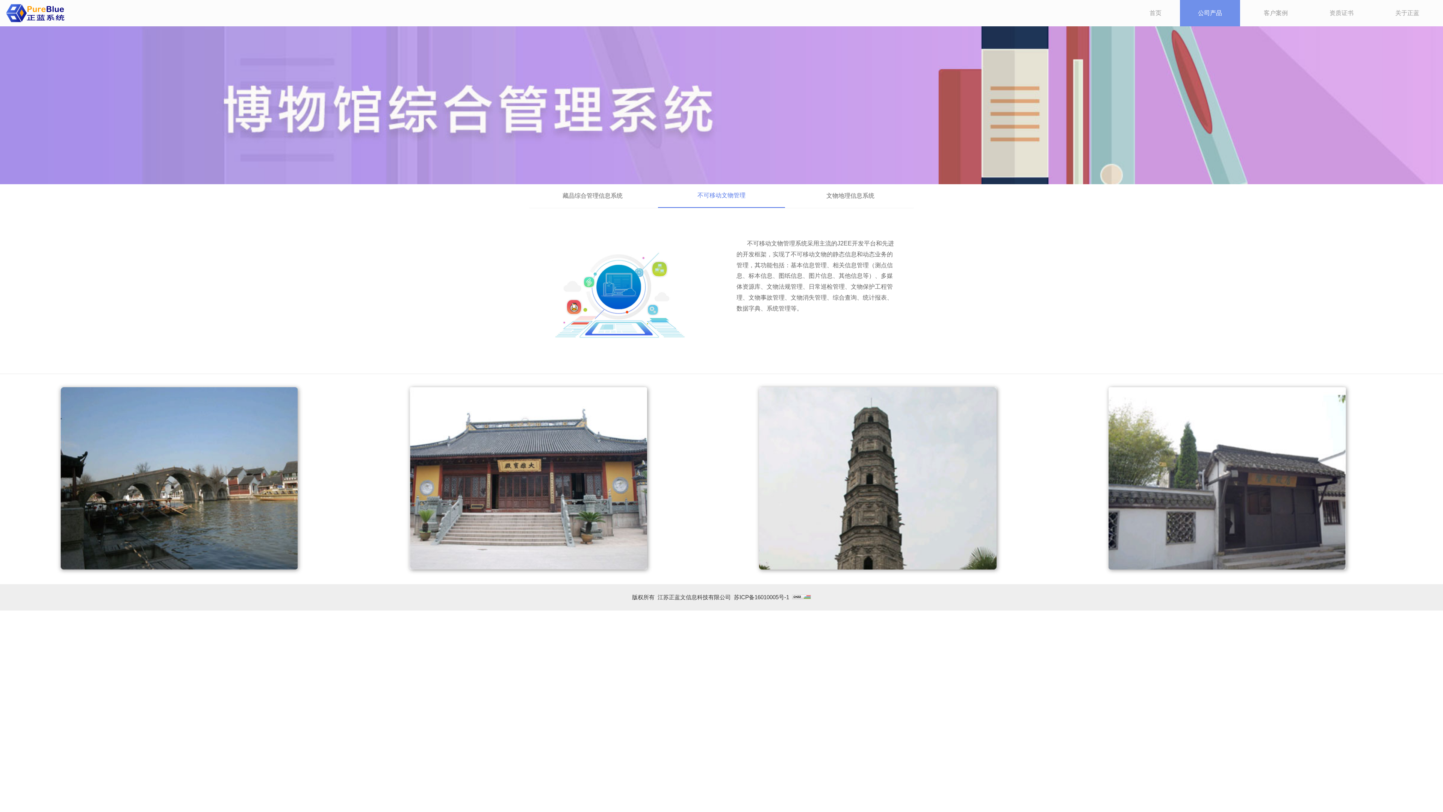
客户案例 (1276, 13)
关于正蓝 (1407, 13)
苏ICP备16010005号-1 (761, 597)
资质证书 (1342, 13)
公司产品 (1210, 13)
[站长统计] (801, 597)
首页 (1156, 13)
